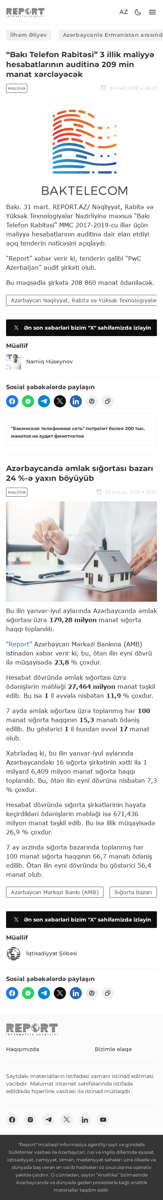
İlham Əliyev (28, 34)
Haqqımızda (22, 1049)
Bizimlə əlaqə (113, 1049)
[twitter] (60, 401)
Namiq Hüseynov (49, 361)
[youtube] (103, 1120)
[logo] (25, 12)
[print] (92, 401)
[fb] (12, 401)
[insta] (30, 1120)
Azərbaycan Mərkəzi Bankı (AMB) (55, 892)
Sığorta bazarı (133, 892)
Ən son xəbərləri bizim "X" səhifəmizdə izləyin (87, 327)
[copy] (108, 401)
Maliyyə (16, 88)
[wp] (28, 401)
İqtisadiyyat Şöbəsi (51, 953)
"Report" (19, 644)
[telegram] (44, 401)
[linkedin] (76, 401)
